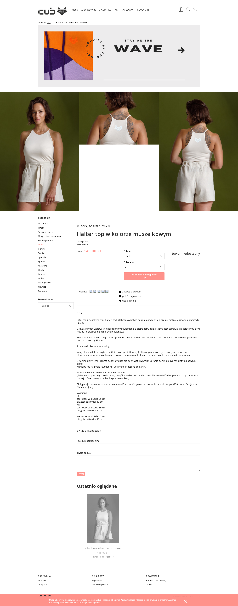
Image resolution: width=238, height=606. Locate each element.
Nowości (42, 286)
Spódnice (42, 261)
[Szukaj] (70, 306)
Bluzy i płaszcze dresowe (49, 236)
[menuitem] (74, 10)
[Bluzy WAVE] (119, 55)
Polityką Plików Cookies (123, 599)
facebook (42, 580)
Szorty (41, 253)
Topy (40, 244)
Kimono (42, 227)
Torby (41, 278)
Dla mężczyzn (44, 282)
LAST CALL (43, 223)
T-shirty (41, 248)
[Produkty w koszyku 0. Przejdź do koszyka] (195, 11)
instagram (42, 584)
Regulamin (97, 580)
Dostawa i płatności (100, 584)
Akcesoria (42, 265)
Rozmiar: (129, 262)
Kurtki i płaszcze (45, 240)
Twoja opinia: (84, 452)
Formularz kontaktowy (156, 580)
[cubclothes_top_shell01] (39, 150)
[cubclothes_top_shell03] (119, 117)
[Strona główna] (54, 10)
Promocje (42, 291)
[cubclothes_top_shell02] (198, 150)
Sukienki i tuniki (45, 231)
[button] (129, 291)
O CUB (149, 584)
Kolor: (127, 251)
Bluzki (41, 269)
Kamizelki (42, 274)
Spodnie (42, 257)
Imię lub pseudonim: (88, 440)
